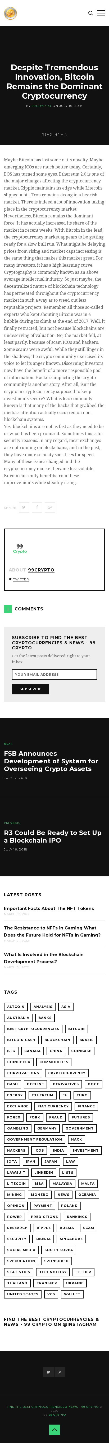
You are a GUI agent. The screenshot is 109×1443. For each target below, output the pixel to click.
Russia (67, 1228)
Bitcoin (76, 1029)
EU (65, 1095)
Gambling (17, 1128)
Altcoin (16, 1007)
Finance (86, 1106)
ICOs (39, 1150)
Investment (86, 1150)
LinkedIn (43, 1173)
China (56, 1051)
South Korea (58, 1250)
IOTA (12, 1161)
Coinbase (81, 1051)
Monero (40, 1195)
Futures (81, 1117)
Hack (76, 1139)
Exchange (18, 1106)
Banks (45, 1018)
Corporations (23, 1073)
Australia (18, 1018)
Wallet (72, 1294)
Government (80, 1128)
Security (16, 1239)
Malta (88, 1184)
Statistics (18, 1272)
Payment (43, 1206)
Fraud (56, 1117)
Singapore (71, 1239)
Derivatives (66, 1084)
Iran (30, 1161)
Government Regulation (34, 1139)
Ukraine (75, 1283)
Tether (83, 1272)
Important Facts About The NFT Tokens (49, 908)
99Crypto (41, 106)
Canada (32, 1051)
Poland (69, 1206)
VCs (51, 1294)
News (63, 1195)
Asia (65, 1007)
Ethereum (42, 1095)
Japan (50, 1161)
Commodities (53, 1062)
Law (70, 1161)
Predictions (44, 1217)
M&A (39, 1184)
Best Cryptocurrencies (33, 1029)
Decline (35, 1084)
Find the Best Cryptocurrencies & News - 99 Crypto (53, 1407)
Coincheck (18, 1062)
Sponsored (56, 1261)
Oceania (87, 1195)
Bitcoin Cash (21, 1040)
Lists (67, 1173)
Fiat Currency (53, 1106)
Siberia (43, 1239)
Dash (12, 1084)
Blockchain (57, 1040)
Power (14, 1217)
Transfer (47, 1283)
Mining (14, 1195)
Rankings (77, 1217)
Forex (13, 1117)
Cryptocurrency (66, 1073)
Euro (82, 1095)
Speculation (21, 1261)
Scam (88, 1228)
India (58, 1150)
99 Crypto (57, 1414)
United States (22, 1294)
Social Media (21, 1250)
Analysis (43, 1007)
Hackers (16, 1150)
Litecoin (16, 1184)
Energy (15, 1095)
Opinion (16, 1206)
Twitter (21, 579)
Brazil (86, 1040)
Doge (93, 1084)
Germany (47, 1128)
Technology (53, 1272)
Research (17, 1228)
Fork (34, 1117)
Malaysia (62, 1184)
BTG (11, 1051)
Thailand (17, 1283)
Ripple (44, 1228)
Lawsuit (16, 1173)
